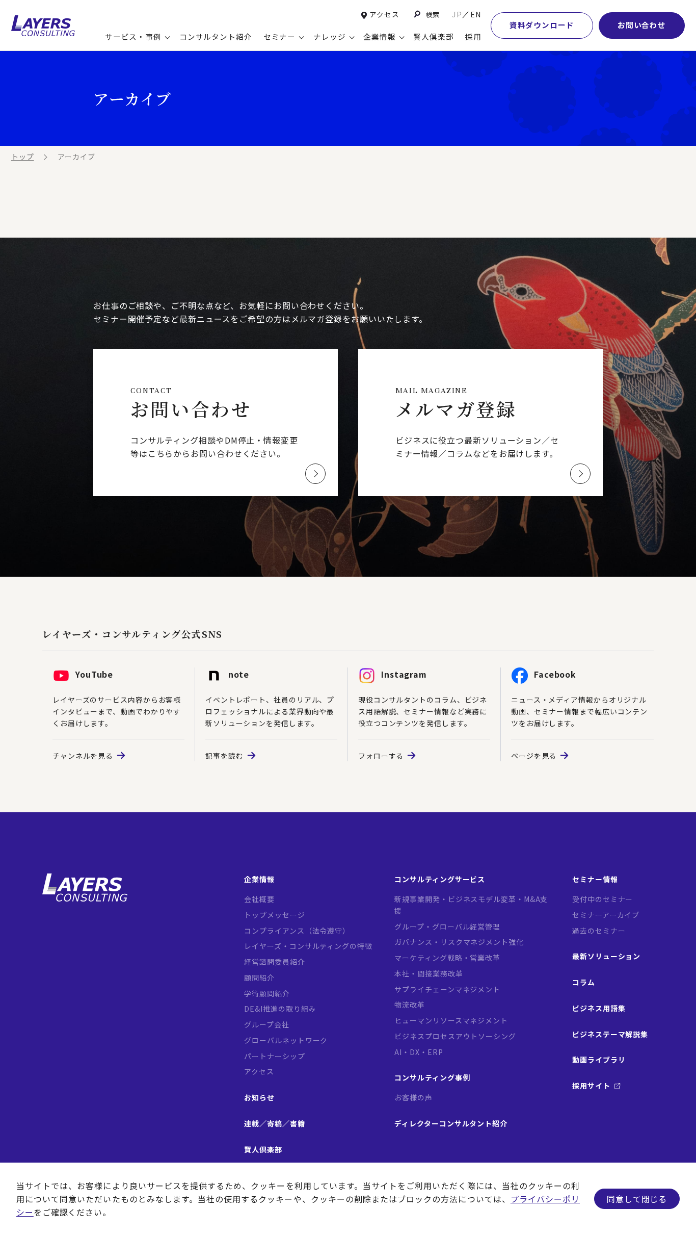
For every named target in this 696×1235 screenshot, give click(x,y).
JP (457, 14)
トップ (22, 156)
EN (475, 14)
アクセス (384, 14)
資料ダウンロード (542, 24)
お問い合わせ (642, 24)
